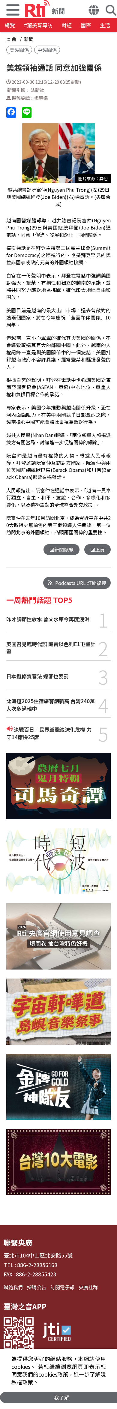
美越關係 (19, 49)
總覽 (10, 25)
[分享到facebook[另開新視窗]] (11, 112)
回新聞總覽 (62, 549)
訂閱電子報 (62, 1287)
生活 (105, 25)
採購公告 (36, 1287)
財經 (67, 25)
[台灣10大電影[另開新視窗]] (58, 1166)
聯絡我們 (13, 1287)
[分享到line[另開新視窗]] (27, 112)
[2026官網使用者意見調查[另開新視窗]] (58, 941)
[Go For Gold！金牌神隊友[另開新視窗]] (58, 1091)
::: (8, 39)
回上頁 (97, 549)
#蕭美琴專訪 (38, 25)
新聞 (28, 39)
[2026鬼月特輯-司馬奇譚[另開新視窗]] (58, 790)
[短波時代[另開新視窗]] (58, 866)
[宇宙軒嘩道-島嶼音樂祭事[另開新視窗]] (58, 1016)
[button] (94, 11)
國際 (86, 25)
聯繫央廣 (18, 1242)
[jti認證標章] (57, 1333)
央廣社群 (88, 1287)
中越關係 (47, 49)
